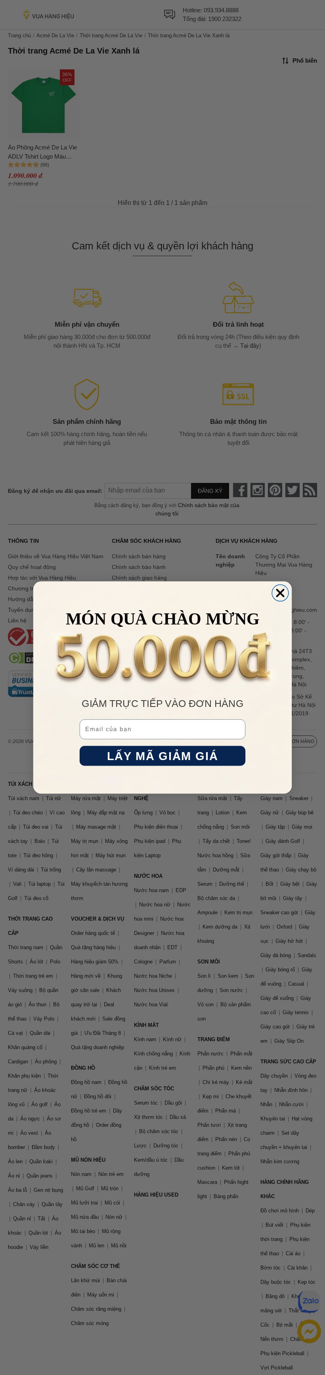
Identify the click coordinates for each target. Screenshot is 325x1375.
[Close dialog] (280, 593)
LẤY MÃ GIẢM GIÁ (162, 755)
